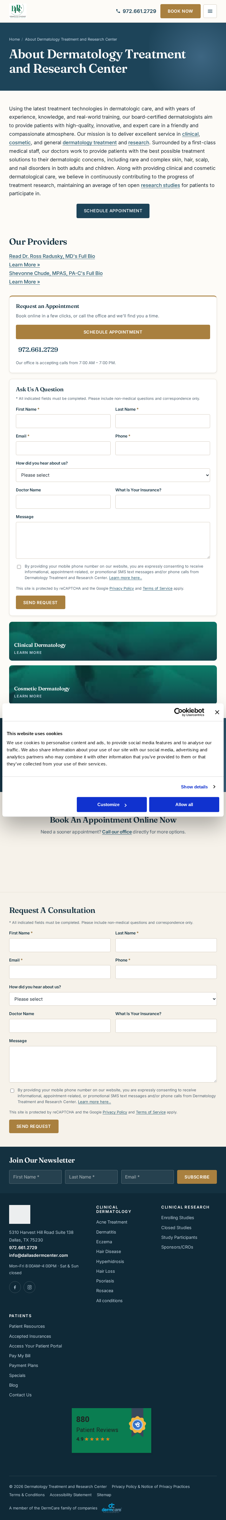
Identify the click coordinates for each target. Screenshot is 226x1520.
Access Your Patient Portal (35, 1345)
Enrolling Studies (177, 1217)
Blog (13, 1385)
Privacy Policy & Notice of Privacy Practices (151, 1486)
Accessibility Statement (71, 1494)
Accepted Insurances (30, 1336)
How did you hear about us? (42, 463)
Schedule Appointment (113, 210)
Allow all (184, 804)
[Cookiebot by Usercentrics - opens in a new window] (178, 712)
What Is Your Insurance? (138, 490)
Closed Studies (176, 1227)
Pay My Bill (19, 1355)
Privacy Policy (121, 588)
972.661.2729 (38, 350)
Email (22, 436)
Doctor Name (28, 490)
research (138, 142)
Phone (122, 436)
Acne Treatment (111, 1221)
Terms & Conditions (27, 1494)
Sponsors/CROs (177, 1246)
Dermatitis (106, 1231)
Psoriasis (105, 1280)
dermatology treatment (90, 142)
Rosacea (104, 1290)
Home (14, 39)
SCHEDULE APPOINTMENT (113, 331)
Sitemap (104, 1494)
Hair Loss (105, 1271)
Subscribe (197, 1176)
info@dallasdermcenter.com (38, 1255)
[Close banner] (217, 712)
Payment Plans (23, 1365)
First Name (27, 409)
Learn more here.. (125, 577)
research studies (160, 185)
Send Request (40, 602)
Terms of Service (157, 588)
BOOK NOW (180, 11)
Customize (108, 804)
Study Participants (179, 1237)
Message (25, 516)
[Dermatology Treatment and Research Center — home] (17, 11)
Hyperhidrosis (110, 1261)
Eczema (104, 1241)
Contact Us (20, 1394)
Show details (194, 786)
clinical (190, 134)
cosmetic (20, 142)
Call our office (117, 832)
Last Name (127, 409)
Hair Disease (108, 1251)
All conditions (109, 1300)
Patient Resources (27, 1326)
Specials (17, 1375)
